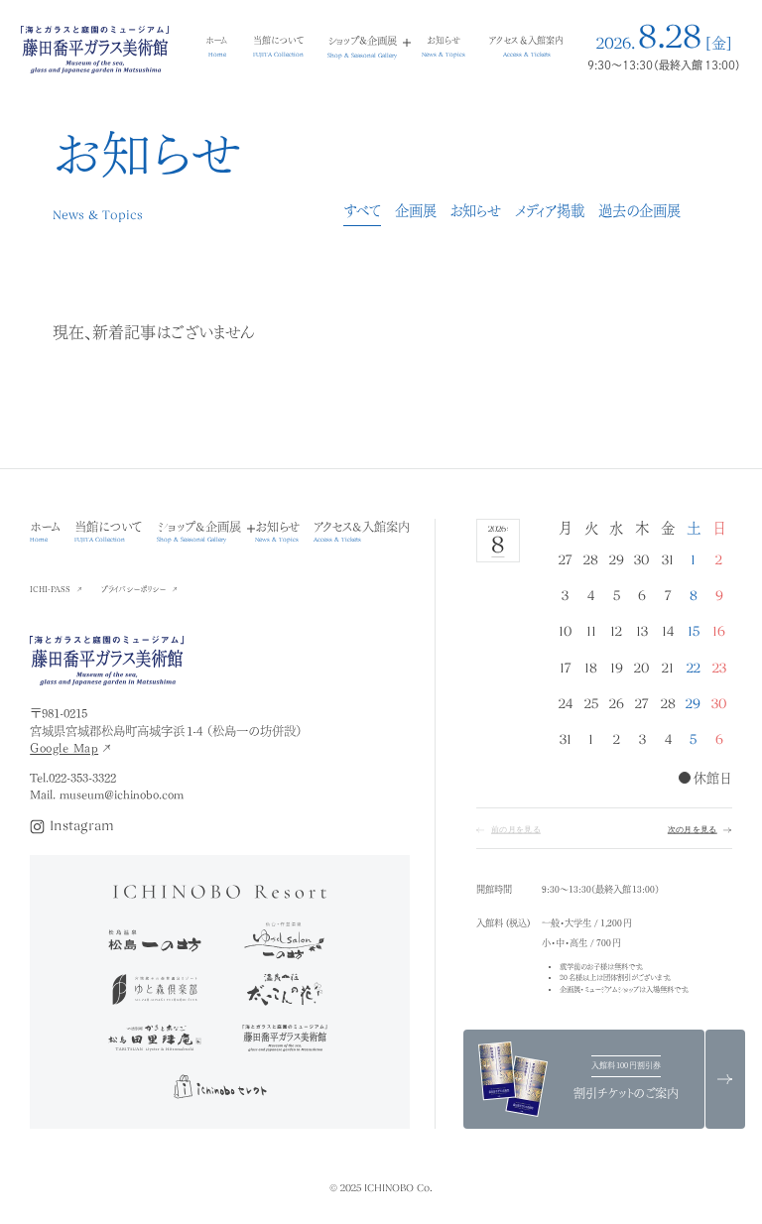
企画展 (416, 210)
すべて (362, 210)
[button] (199, 532)
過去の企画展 (639, 210)
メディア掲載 (549, 210)
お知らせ (475, 210)
